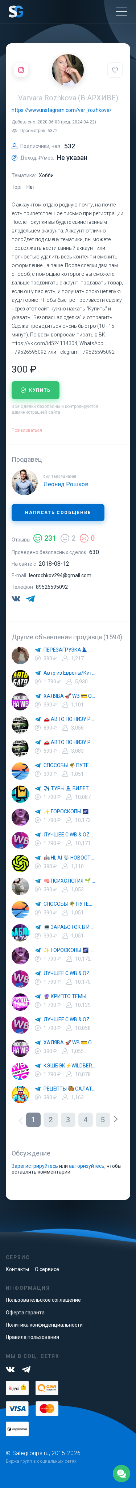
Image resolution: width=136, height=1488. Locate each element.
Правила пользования (32, 1337)
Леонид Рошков (66, 484)
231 (50, 538)
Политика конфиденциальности (44, 1325)
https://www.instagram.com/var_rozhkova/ (62, 110)
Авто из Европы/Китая (70, 672)
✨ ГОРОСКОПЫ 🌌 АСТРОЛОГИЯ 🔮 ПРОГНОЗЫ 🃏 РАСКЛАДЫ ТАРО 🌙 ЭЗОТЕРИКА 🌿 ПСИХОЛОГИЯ (70, 811)
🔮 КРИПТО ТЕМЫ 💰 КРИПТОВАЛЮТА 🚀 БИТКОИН (70, 996)
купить (40, 390)
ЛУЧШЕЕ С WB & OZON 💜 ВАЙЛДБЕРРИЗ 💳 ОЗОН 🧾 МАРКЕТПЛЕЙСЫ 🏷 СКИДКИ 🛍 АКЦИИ (70, 834)
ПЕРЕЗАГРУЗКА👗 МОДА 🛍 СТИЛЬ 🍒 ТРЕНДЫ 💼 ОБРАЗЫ (70, 649)
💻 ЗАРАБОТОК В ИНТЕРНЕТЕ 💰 (70, 927)
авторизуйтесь (86, 1166)
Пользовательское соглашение (43, 1300)
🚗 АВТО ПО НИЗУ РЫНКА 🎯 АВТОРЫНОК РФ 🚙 (70, 719)
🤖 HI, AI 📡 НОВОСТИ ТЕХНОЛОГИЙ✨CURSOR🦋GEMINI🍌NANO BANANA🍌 (70, 857)
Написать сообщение (58, 512)
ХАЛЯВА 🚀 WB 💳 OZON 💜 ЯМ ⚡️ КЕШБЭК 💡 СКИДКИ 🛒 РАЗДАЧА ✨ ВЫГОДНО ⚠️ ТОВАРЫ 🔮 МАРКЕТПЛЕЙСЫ (70, 696)
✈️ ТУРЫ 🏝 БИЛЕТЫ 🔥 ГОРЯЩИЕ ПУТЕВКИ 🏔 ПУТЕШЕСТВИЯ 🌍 (70, 788)
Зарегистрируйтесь (35, 1166)
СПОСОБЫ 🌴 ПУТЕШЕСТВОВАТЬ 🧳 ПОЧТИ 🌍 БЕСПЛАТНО (70, 765)
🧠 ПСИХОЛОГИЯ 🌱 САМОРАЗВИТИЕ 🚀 (70, 880)
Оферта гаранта (25, 1312)
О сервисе (47, 1269)
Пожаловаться (27, 430)
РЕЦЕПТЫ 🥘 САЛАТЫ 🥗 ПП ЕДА (70, 1088)
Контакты (17, 1269)
